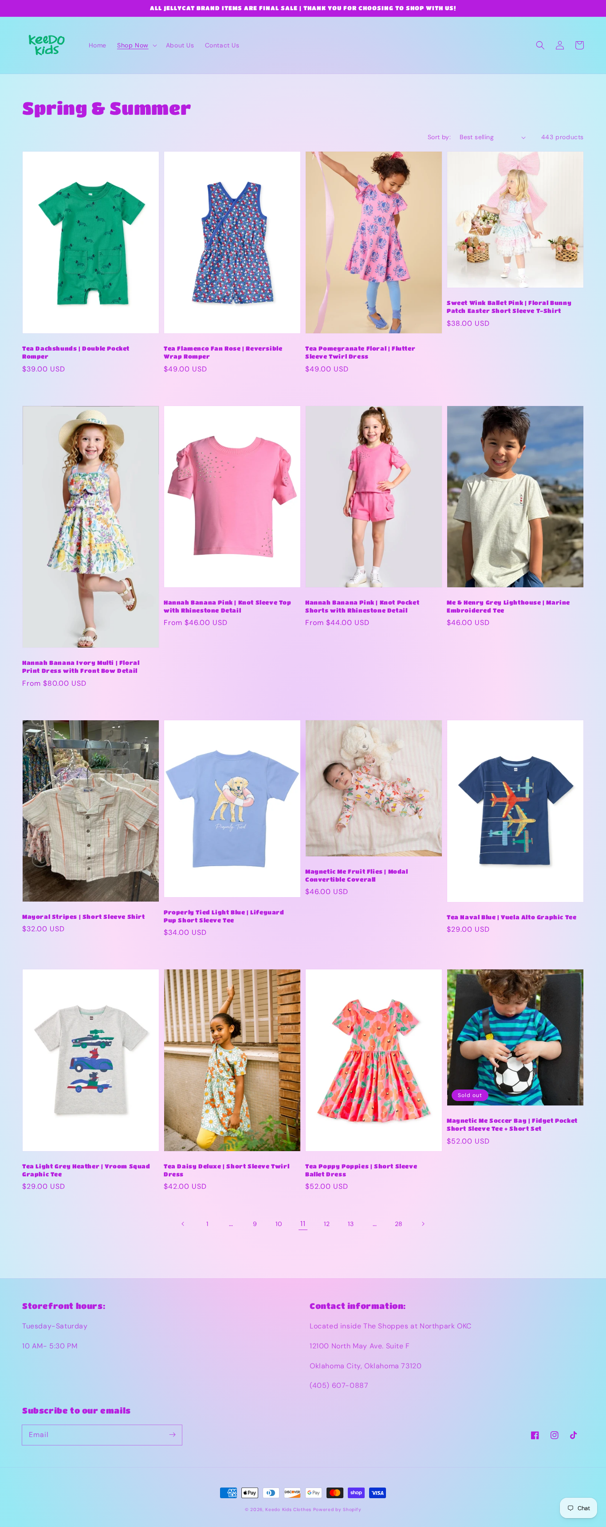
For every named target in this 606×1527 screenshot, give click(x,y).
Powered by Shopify (337, 1509)
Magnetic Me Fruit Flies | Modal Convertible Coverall (356, 875)
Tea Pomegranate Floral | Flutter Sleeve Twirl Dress (360, 352)
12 (327, 1224)
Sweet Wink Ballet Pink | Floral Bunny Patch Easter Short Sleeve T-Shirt (509, 306)
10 (278, 1224)
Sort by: (439, 137)
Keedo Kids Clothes (288, 1509)
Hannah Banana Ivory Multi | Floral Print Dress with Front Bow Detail (80, 666)
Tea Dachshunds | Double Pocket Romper (76, 352)
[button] (136, 45)
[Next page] (423, 1224)
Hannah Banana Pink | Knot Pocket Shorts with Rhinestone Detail (362, 606)
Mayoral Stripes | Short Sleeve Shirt (83, 916)
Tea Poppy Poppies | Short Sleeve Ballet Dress (361, 1170)
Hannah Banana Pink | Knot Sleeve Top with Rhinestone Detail (227, 606)
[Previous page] (183, 1224)
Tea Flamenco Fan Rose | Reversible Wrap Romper (223, 352)
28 (399, 1224)
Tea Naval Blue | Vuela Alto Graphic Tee (511, 917)
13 (351, 1224)
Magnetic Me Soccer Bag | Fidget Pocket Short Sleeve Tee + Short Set (512, 1124)
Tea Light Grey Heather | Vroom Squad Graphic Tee (86, 1170)
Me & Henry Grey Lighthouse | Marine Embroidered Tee (508, 606)
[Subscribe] (172, 1435)
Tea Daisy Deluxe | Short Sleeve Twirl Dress (226, 1170)
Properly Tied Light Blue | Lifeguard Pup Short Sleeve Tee (224, 916)
